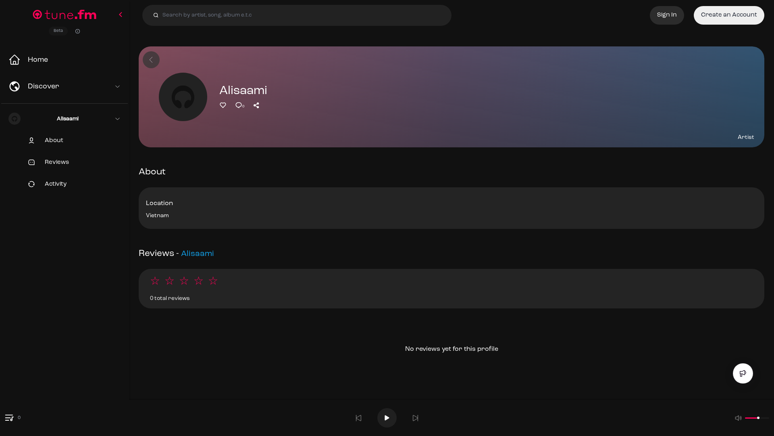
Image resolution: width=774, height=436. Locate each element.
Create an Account (729, 15)
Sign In (667, 15)
